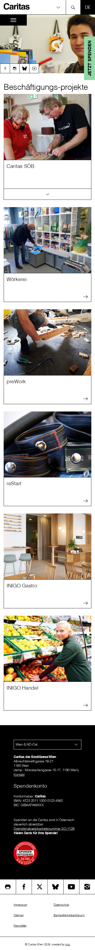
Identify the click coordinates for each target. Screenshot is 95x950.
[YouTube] (71, 886)
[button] (47, 7)
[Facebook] (5, 68)
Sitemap (19, 915)
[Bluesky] (24, 68)
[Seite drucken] (8, 886)
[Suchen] (74, 7)
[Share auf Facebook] (24, 886)
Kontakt (19, 774)
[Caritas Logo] (17, 6)
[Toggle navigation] (13, 20)
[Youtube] (34, 68)
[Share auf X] (40, 886)
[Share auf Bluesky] (55, 886)
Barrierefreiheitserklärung (69, 915)
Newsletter (20, 925)
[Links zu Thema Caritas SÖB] (47, 194)
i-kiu (67, 944)
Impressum (20, 904)
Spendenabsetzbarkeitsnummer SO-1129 (44, 828)
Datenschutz (61, 904)
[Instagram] (14, 68)
